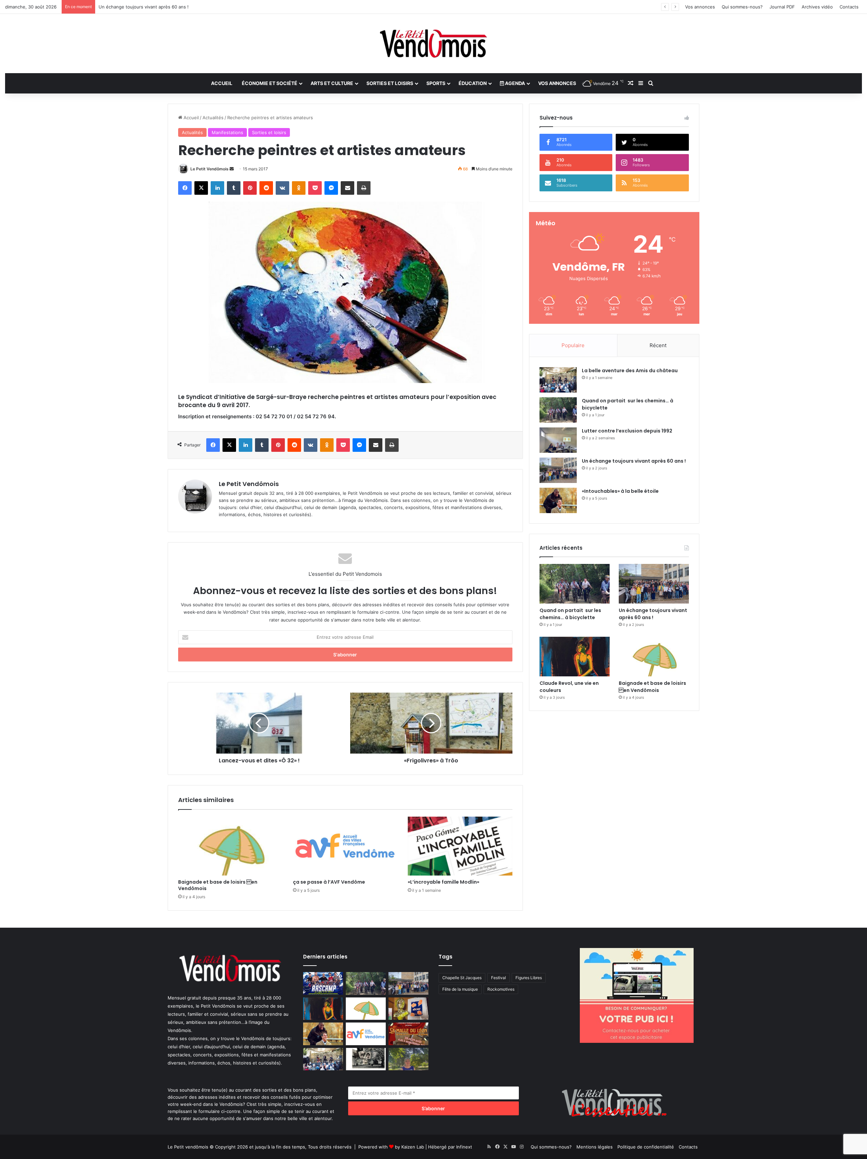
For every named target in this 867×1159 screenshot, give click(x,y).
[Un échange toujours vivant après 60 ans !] (558, 470)
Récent (658, 345)
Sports (435, 83)
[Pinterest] (250, 188)
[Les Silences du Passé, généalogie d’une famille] (366, 1059)
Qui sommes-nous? (742, 6)
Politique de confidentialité (645, 1147)
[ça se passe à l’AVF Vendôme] (345, 846)
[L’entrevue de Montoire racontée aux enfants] (408, 1059)
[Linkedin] (217, 188)
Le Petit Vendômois (209, 168)
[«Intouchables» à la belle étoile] (558, 500)
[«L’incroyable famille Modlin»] (460, 846)
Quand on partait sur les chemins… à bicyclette (570, 614)
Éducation (473, 83)
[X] (201, 188)
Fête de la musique (460, 989)
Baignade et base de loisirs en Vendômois (217, 885)
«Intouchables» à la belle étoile (620, 491)
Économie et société (269, 83)
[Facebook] (185, 188)
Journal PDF (782, 6)
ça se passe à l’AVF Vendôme (329, 882)
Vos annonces (700, 6)
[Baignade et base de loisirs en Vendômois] (230, 846)
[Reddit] (266, 188)
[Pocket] (315, 188)
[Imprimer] (364, 188)
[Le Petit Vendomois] (433, 43)
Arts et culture (332, 83)
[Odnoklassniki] (298, 188)
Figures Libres (528, 977)
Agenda (514, 83)
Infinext (464, 1147)
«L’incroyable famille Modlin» (443, 882)
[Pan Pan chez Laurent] (408, 1008)
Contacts (849, 6)
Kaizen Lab (412, 1147)
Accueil (221, 83)
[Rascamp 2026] (323, 983)
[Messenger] (331, 188)
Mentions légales (594, 1147)
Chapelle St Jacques (462, 977)
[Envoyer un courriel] (232, 168)
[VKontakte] (282, 188)
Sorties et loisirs (389, 83)
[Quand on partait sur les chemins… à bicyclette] (558, 410)
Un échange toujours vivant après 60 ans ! (634, 461)
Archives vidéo (817, 6)
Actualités (213, 117)
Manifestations (227, 132)
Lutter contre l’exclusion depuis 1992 (627, 430)
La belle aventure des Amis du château (630, 370)
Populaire (573, 345)
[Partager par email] (347, 188)
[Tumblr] (233, 188)
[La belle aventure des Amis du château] (558, 380)
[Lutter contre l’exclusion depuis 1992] (558, 440)
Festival (498, 977)
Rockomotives (500, 989)
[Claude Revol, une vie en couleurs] (575, 656)
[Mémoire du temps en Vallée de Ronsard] (408, 1034)
